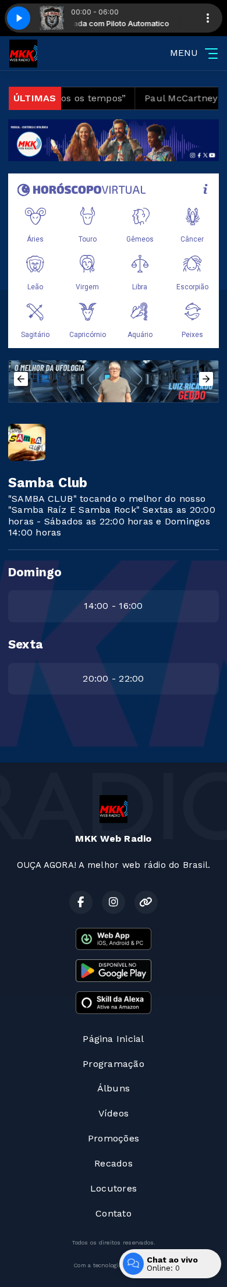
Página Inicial (113, 1038)
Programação (113, 1063)
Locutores (113, 1188)
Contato (113, 1213)
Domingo (35, 572)
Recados (113, 1163)
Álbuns (113, 1088)
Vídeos (113, 1113)
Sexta (25, 644)
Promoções (113, 1138)
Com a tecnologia (97, 1265)
